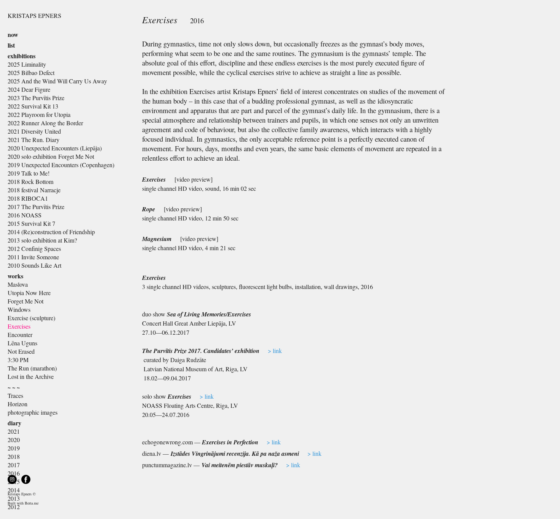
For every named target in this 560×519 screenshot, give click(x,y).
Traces (15, 395)
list (11, 45)
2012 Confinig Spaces (34, 248)
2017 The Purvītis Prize (36, 207)
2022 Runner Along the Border (45, 123)
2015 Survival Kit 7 (31, 223)
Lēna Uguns (22, 343)
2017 (14, 465)
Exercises (19, 326)
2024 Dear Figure (29, 89)
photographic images (33, 412)
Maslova (18, 284)
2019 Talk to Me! (29, 173)
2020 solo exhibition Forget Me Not (51, 156)
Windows (19, 309)
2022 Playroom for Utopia (39, 114)
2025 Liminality (27, 64)
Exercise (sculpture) (31, 318)
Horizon (17, 404)
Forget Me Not (25, 301)
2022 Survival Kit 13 (33, 106)
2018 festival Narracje (34, 190)
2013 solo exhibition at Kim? (42, 240)
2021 (14, 431)
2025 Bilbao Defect (31, 73)
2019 (14, 448)
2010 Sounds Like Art (34, 265)
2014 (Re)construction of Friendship (51, 232)
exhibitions (21, 55)
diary (14, 422)
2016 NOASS (25, 215)
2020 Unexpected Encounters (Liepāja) (55, 148)
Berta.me (31, 503)
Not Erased (21, 351)
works (15, 275)
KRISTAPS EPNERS (34, 15)
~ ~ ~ (14, 387)
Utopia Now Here (29, 293)
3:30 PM (18, 360)
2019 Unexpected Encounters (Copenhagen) (61, 165)
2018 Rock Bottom (30, 181)
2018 (14, 456)
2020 (14, 440)
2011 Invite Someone (33, 257)
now (13, 34)
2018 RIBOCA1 (28, 198)
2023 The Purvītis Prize (36, 98)
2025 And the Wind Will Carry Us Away (57, 81)
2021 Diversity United (34, 131)
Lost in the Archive (31, 376)
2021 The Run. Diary (33, 140)
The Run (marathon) (32, 368)
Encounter (20, 335)
